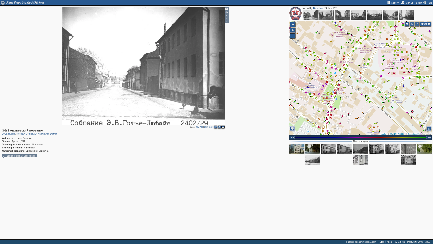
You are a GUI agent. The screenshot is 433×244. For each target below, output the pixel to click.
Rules (381, 242)
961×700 (199, 127)
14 (328, 93)
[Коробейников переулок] (376, 149)
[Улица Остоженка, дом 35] (408, 149)
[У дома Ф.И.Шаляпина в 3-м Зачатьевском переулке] (360, 160)
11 (419, 77)
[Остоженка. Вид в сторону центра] (326, 15)
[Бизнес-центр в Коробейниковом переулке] (296, 149)
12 (335, 90)
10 (377, 22)
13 (373, 26)
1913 (4, 134)
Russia (11, 134)
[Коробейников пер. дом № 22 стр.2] (392, 149)
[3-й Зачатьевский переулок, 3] (312, 160)
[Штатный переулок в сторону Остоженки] (358, 15)
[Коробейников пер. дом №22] (328, 149)
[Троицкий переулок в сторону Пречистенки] (390, 15)
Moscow (20, 134)
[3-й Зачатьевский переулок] (360, 78)
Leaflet (383, 134)
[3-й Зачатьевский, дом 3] (424, 149)
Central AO (31, 134)
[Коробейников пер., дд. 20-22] (344, 149)
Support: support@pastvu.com (361, 242)
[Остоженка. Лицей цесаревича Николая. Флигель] (374, 15)
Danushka (318, 8)
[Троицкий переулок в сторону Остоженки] (406, 15)
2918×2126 (208, 127)
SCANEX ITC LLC (397, 134)
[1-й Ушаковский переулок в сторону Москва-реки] (342, 15)
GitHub (401, 242)
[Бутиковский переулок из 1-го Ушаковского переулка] (310, 15)
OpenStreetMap (414, 134)
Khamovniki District (47, 134)
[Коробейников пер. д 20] (408, 160)
